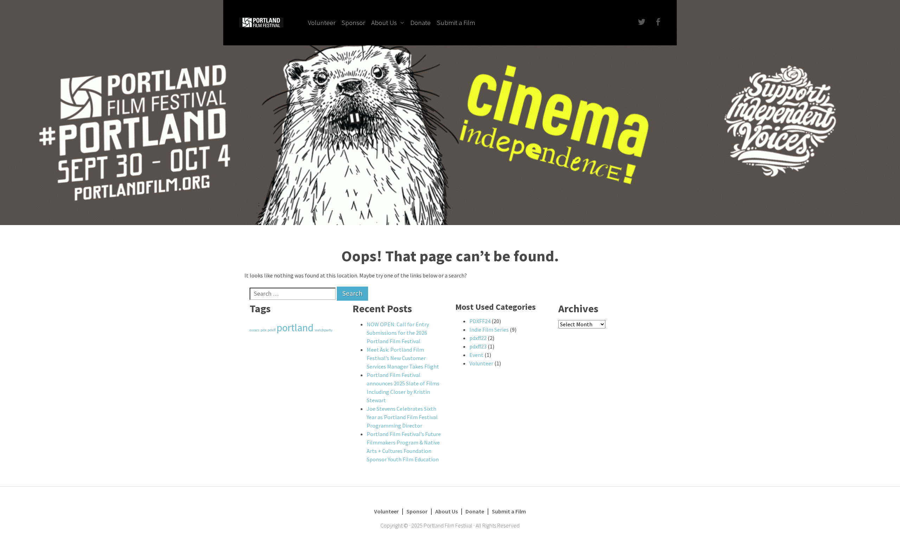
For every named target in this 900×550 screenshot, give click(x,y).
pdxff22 (478, 337)
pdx (263, 330)
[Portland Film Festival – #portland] (261, 21)
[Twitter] (641, 22)
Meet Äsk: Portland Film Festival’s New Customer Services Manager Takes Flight (403, 358)
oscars (254, 330)
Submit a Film (456, 22)
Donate (420, 22)
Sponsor (353, 22)
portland (295, 327)
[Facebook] (657, 22)
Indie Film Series (489, 329)
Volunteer (321, 22)
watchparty (324, 330)
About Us (384, 22)
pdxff (272, 330)
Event (476, 354)
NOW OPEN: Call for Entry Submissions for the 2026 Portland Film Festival (398, 333)
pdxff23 (478, 346)
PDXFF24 (479, 321)
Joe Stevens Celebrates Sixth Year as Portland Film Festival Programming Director (402, 417)
